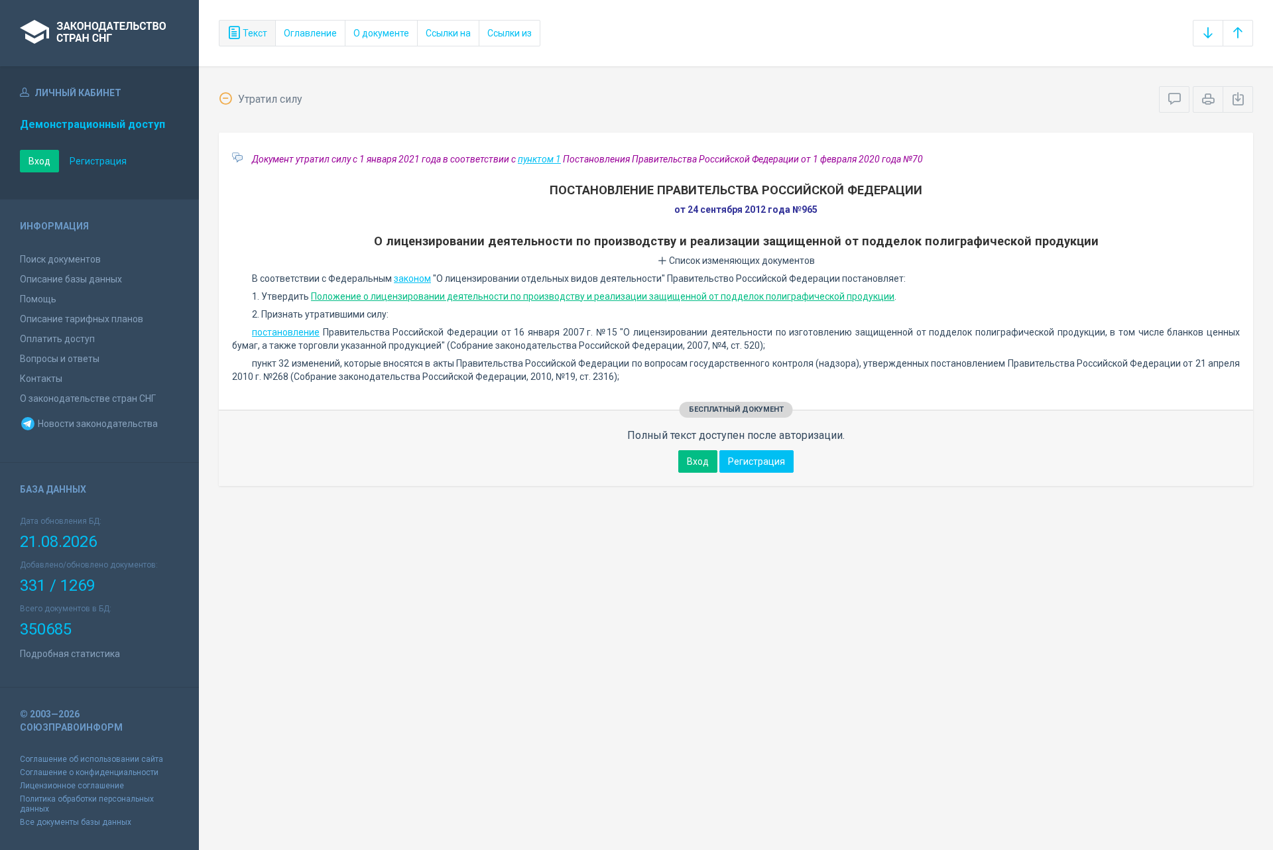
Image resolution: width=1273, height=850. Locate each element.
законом (412, 278)
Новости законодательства (97, 423)
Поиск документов (60, 259)
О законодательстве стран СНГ (88, 398)
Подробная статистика (70, 653)
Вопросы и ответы (59, 358)
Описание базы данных (71, 279)
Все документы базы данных (75, 822)
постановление (286, 332)
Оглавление (310, 33)
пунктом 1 (539, 159)
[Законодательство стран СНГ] (99, 33)
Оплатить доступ (57, 339)
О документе (381, 33)
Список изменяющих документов (741, 260)
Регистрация (98, 161)
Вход (39, 161)
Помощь (38, 299)
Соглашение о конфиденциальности (89, 772)
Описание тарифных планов (81, 319)
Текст (254, 33)
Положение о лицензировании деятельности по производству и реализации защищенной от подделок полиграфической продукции (602, 296)
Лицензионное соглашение (72, 785)
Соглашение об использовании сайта (91, 759)
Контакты (41, 378)
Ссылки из (509, 33)
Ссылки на (448, 33)
